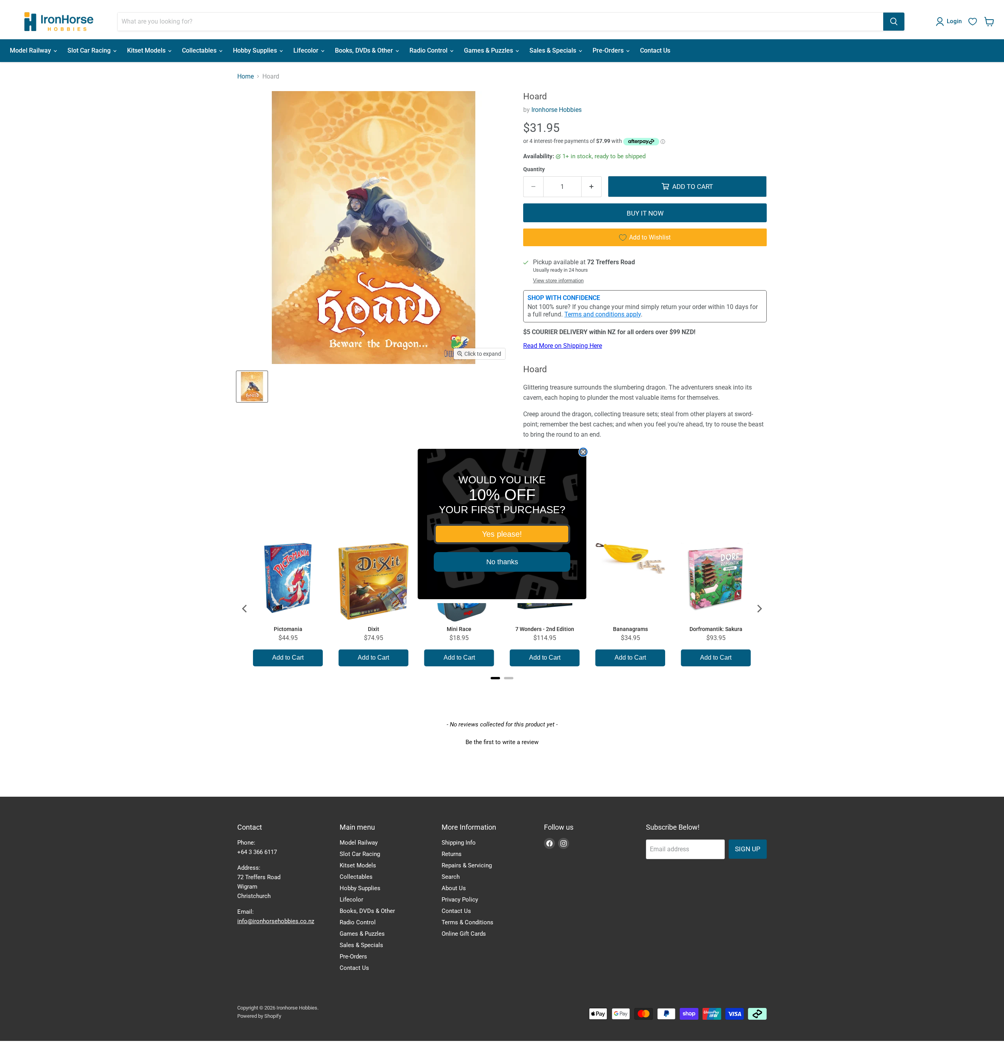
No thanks (502, 562)
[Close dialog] (583, 452)
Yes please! (502, 534)
